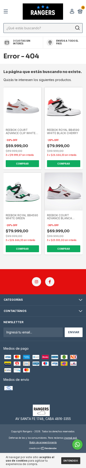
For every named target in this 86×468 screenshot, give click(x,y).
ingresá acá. (71, 437)
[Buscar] (77, 28)
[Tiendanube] (43, 449)
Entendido (71, 460)
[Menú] (6, 12)
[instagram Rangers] (36, 281)
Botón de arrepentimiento (43, 442)
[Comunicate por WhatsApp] (77, 444)
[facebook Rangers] (49, 281)
